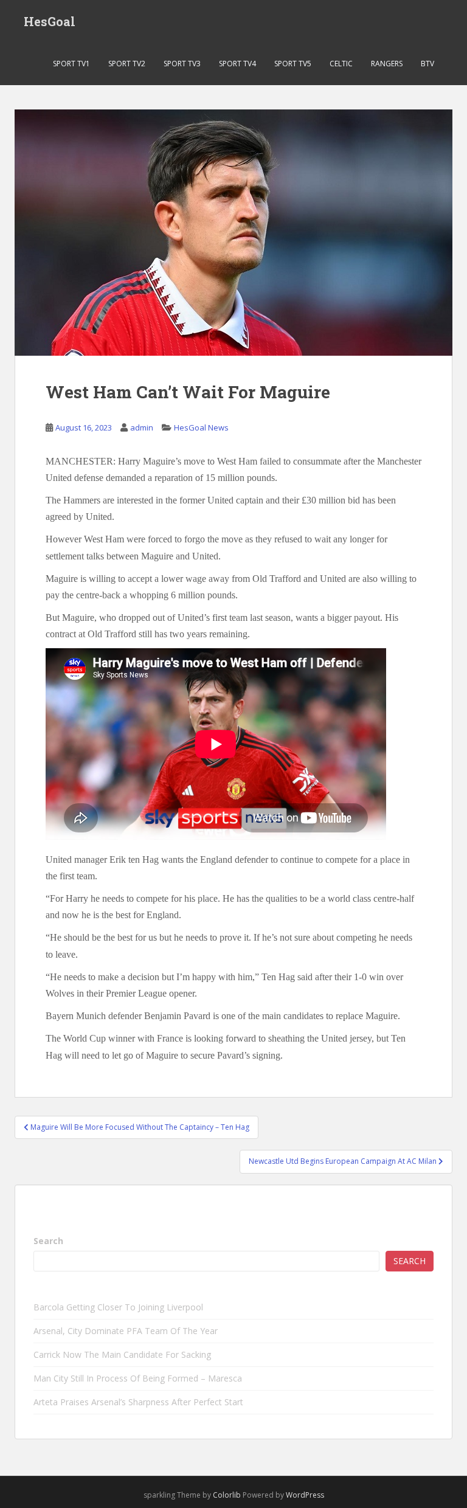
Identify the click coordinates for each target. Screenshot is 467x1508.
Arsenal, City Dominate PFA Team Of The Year (125, 1331)
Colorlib (227, 1495)
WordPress (305, 1495)
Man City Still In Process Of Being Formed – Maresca (137, 1378)
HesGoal (49, 21)
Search (48, 1241)
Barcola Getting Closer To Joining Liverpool (118, 1307)
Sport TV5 (292, 63)
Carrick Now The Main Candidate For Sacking (122, 1354)
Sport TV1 (71, 63)
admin (141, 427)
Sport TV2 (126, 63)
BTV (427, 63)
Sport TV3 (182, 63)
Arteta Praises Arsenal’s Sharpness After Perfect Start (138, 1402)
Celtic (341, 63)
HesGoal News (201, 427)
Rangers (387, 63)
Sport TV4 (237, 63)
